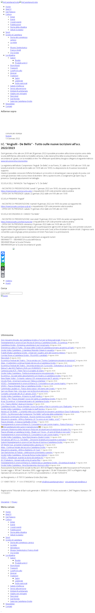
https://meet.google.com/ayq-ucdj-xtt (16, 206)
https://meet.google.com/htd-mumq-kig (16, 221)
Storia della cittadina (18, 27)
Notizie (8, 136)
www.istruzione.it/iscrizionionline (14, 161)
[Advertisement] (43, 120)
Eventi (12, 19)
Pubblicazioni (15, 24)
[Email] (47, 272)
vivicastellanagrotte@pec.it (76, 481)
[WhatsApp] (47, 264)
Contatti (9, 106)
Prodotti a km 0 (21, 63)
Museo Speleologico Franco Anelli (18, 48)
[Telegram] (47, 261)
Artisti (12, 17)
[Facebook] (47, 253)
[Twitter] (47, 257)
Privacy (14, 502)
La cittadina (10, 55)
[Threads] (47, 268)
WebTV (8, 9)
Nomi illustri (15, 65)
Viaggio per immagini (18, 93)
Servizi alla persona (18, 88)
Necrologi (14, 96)
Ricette (18, 60)
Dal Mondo (15, 98)
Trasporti (14, 68)
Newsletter (10, 103)
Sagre (17, 78)
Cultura (8, 14)
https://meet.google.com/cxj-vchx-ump (16, 191)
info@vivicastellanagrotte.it (53, 481)
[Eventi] (4, 296)
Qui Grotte (14, 52)
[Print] (47, 276)
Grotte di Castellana (14, 34)
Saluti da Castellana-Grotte (21, 101)
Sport (8, 32)
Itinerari (13, 73)
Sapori (13, 57)
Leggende (19, 80)
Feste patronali (21, 83)
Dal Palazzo (10, 11)
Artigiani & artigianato (19, 91)
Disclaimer (5, 502)
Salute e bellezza (17, 86)
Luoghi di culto (16, 70)
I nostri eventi (15, 22)
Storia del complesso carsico (22, 542)
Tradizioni (14, 75)
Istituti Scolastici (16, 29)
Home (8, 6)
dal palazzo (15, 547)
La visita (13, 42)
